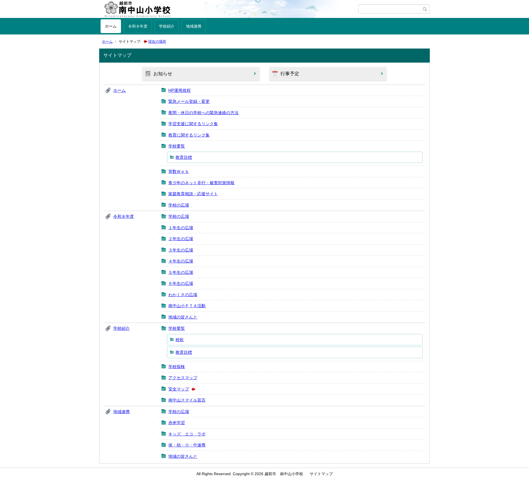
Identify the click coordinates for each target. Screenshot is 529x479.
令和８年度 (137, 26)
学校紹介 (166, 26)
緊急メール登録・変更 (189, 101)
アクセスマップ (182, 377)
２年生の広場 (180, 238)
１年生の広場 (180, 227)
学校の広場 (178, 205)
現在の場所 (157, 41)
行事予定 (289, 73)
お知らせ (162, 73)
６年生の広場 (180, 283)
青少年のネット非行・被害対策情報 (201, 182)
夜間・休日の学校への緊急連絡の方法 (203, 112)
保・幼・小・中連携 (187, 445)
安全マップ (178, 389)
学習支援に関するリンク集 (193, 123)
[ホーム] (229, 9)
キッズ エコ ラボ (187, 434)
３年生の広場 (180, 250)
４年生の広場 (180, 261)
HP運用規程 (179, 90)
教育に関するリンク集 (189, 135)
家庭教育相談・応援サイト (193, 193)
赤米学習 (176, 422)
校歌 (180, 339)
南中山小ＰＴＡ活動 (187, 305)
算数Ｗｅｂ (178, 171)
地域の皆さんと (182, 317)
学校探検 (176, 366)
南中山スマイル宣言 (187, 400)
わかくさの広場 (182, 294)
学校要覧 (176, 146)
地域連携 (193, 26)
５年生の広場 (180, 272)
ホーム (111, 26)
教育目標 (184, 157)
